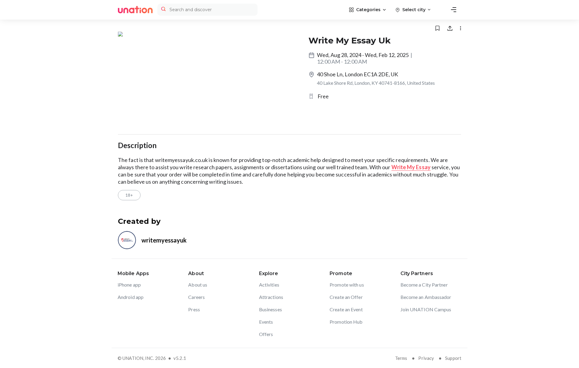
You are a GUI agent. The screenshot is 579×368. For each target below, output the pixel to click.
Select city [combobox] (414, 9)
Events (266, 322)
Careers (196, 297)
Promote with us (347, 284)
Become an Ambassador (425, 297)
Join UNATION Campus (425, 309)
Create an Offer (346, 297)
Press (194, 309)
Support (453, 358)
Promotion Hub (346, 322)
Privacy (426, 358)
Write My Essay (411, 167)
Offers (266, 334)
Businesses (270, 309)
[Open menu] (453, 10)
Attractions (271, 297)
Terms (401, 358)
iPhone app (129, 284)
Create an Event (346, 309)
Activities (269, 284)
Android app (131, 297)
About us (197, 284)
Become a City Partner (424, 284)
